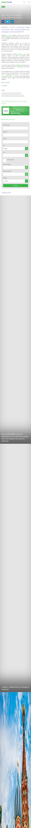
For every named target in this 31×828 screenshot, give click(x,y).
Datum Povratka (7, 171)
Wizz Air (9, 37)
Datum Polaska (7, 164)
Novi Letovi (5, 96)
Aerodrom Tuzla (7, 93)
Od (3, 145)
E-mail (4, 138)
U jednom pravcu (10, 159)
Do (4, 152)
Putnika (5, 178)
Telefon (5, 132)
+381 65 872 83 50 (15, 113)
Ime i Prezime (6, 125)
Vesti (3, 6)
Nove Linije (17, 93)
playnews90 (14, 96)
